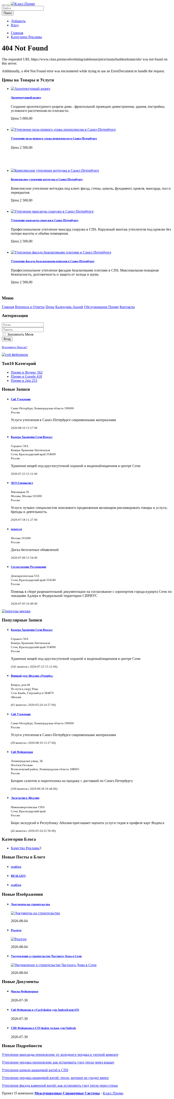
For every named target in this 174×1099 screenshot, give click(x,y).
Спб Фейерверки (22, 752)
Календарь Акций (69, 307)
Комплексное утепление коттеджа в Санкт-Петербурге (47, 179)
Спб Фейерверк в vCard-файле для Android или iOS (45, 1009)
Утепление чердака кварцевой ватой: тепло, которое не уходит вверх (55, 1078)
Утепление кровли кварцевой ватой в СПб (35, 1070)
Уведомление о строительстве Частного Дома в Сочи (46, 956)
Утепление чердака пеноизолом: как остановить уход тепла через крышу (58, 1062)
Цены (50, 307)
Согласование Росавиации (28, 566)
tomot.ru (16, 529)
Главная (17, 33)
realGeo (16, 866)
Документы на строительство (30, 904)
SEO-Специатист (22, 483)
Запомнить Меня (19, 334)
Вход (15, 25)
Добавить (18, 21)
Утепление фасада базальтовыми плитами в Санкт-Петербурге (52, 261)
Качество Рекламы (25, 848)
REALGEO (18, 876)
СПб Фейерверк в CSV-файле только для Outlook (43, 1028)
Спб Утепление (21, 399)
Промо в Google (26, 376)
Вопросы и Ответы (30, 307)
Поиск (8, 13)
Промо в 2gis (24, 380)
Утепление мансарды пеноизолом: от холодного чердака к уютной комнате (60, 1054)
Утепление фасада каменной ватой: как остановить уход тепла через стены (60, 1085)
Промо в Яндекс (27, 372)
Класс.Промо (113, 1093)
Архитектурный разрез (26, 97)
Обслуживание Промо (101, 307)
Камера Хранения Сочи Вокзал (31, 437)
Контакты (127, 307)
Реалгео (16, 930)
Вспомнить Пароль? (14, 347)
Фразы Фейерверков (24, 991)
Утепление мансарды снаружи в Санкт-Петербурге (44, 220)
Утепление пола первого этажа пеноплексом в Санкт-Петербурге (54, 138)
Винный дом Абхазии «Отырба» (32, 675)
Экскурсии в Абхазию (25, 798)
